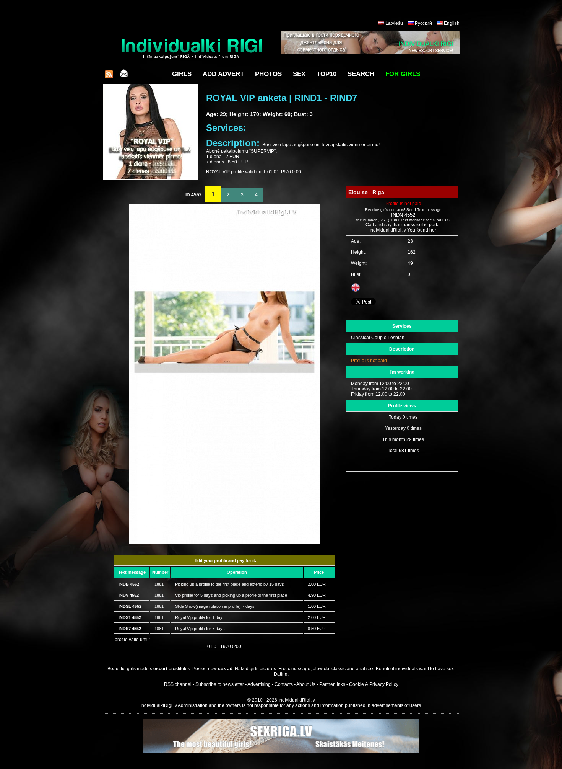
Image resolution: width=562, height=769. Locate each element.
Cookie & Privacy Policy (373, 684)
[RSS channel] (109, 76)
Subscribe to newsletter (219, 684)
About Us (305, 684)
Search (361, 74)
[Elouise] (224, 542)
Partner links (332, 684)
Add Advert (223, 74)
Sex (299, 74)
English (452, 23)
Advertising (259, 684)
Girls (182, 74)
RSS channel (178, 684)
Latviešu (394, 23)
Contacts (284, 684)
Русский (423, 23)
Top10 (326, 74)
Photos (268, 74)
